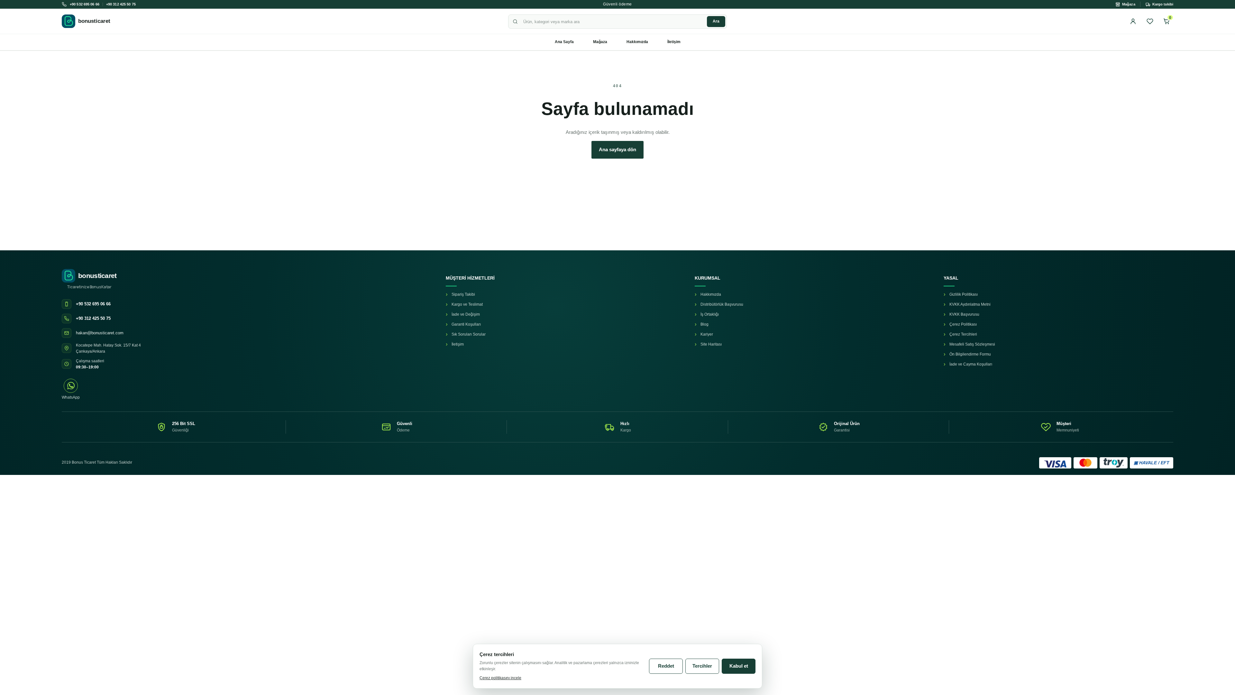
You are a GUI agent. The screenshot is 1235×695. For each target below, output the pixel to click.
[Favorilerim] (1150, 21)
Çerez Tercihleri (963, 334)
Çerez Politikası (963, 324)
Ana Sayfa (564, 42)
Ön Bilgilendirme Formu (970, 354)
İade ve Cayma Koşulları (970, 364)
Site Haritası (711, 344)
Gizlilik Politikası (963, 294)
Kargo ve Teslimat (467, 304)
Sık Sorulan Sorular (469, 334)
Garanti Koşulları (466, 324)
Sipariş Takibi (463, 294)
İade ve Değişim (466, 314)
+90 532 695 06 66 (84, 4)
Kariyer (706, 334)
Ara (716, 21)
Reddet (666, 666)
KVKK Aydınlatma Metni (970, 304)
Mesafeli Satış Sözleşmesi (972, 344)
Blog (704, 324)
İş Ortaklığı (709, 314)
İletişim (674, 42)
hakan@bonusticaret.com (100, 332)
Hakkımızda (637, 42)
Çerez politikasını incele (500, 678)
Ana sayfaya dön (617, 149)
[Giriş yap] (1133, 21)
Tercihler (702, 666)
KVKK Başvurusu (964, 314)
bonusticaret (94, 21)
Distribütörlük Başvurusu (721, 304)
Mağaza (600, 42)
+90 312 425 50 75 (121, 4)
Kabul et (738, 666)
